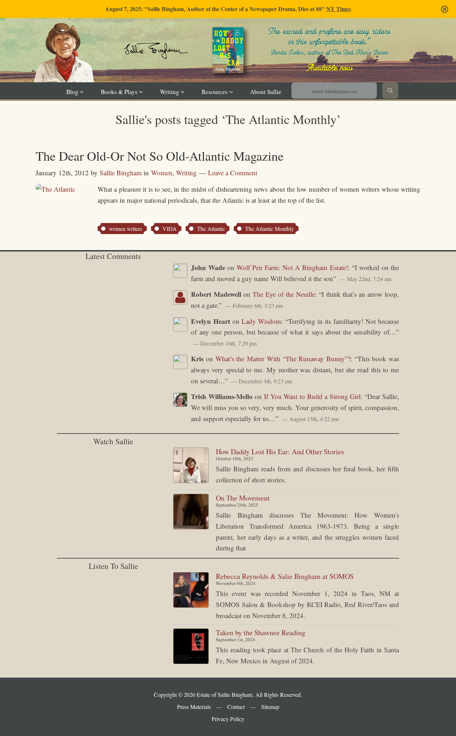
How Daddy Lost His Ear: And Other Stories (280, 451)
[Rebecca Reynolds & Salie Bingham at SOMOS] (191, 591)
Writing (186, 172)
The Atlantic (211, 228)
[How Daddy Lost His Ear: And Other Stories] (191, 466)
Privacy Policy (228, 718)
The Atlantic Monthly (269, 228)
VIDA (169, 228)
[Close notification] (444, 9)
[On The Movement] (191, 513)
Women (161, 172)
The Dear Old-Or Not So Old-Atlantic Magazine (160, 155)
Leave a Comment (232, 172)
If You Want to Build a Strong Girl (312, 396)
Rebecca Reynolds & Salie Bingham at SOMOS (285, 576)
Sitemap (270, 706)
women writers (125, 228)
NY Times (338, 9)
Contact (236, 706)
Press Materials (194, 706)
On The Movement (243, 498)
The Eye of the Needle (284, 294)
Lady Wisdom (261, 321)
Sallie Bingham (234, 61)
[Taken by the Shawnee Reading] (191, 647)
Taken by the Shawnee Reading (260, 632)
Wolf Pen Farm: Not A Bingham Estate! (292, 267)
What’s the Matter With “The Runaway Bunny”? (283, 358)
